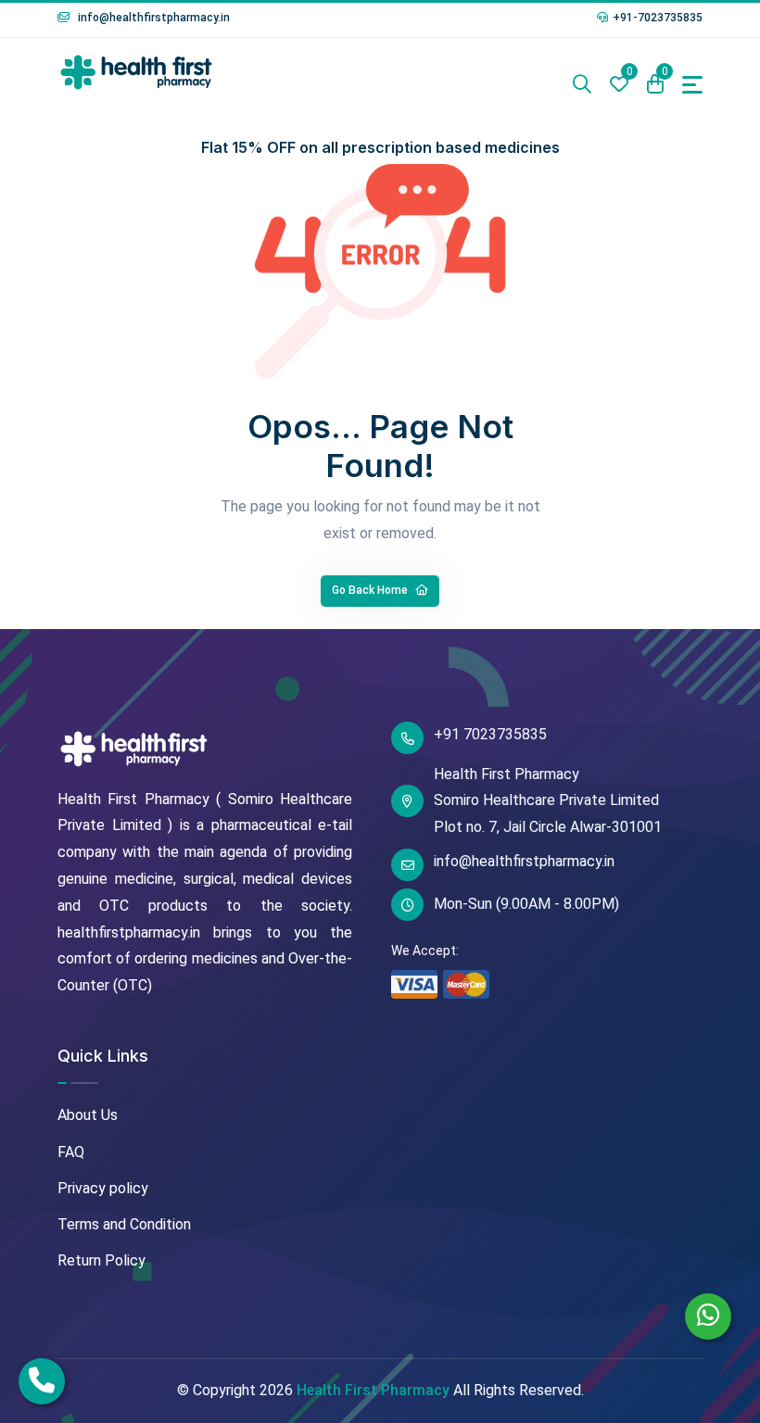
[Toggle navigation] (692, 85)
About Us (87, 1115)
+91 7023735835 (490, 734)
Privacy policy (102, 1188)
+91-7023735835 (658, 17)
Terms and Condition (124, 1224)
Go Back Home (371, 590)
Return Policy (101, 1260)
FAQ (70, 1152)
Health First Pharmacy (373, 1390)
